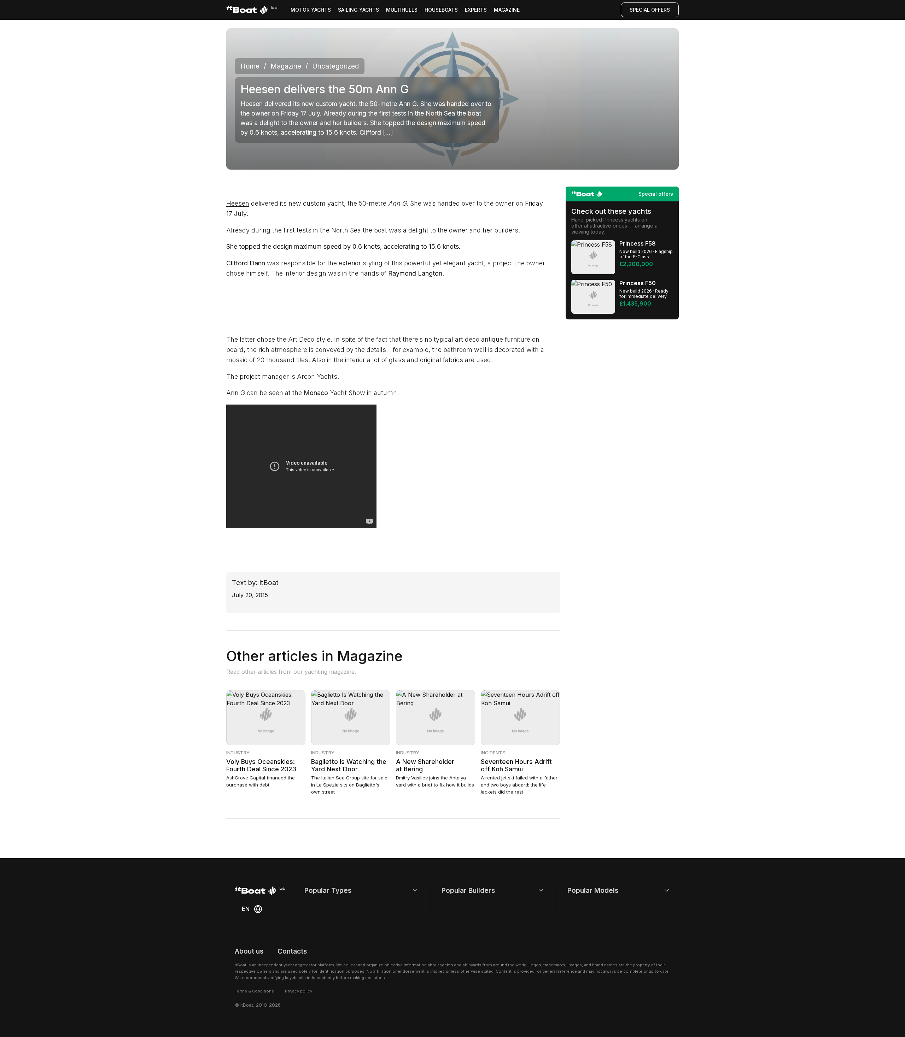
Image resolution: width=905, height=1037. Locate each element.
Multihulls (402, 10)
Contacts (292, 951)
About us (249, 951)
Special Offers (650, 10)
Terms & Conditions (254, 991)
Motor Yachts (311, 10)
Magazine (507, 10)
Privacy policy (298, 991)
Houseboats (441, 10)
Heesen (237, 203)
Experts (476, 10)
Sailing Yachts (358, 10)
